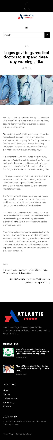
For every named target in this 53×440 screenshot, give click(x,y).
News (26, 46)
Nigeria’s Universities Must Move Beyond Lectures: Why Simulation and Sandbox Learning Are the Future (32, 351)
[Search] (47, 35)
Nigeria (5, 264)
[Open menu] (26, 3)
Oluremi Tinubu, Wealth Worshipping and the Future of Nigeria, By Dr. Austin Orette (33, 368)
